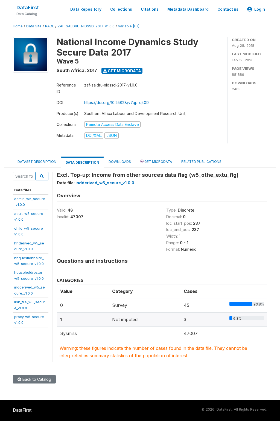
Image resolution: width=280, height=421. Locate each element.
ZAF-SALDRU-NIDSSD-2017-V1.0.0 (86, 26)
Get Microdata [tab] (158, 162)
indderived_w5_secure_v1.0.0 (104, 182)
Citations (150, 9)
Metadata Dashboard (188, 9)
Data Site (34, 26)
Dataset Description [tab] (37, 162)
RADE (49, 26)
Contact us (227, 9)
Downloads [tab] (120, 162)
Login (259, 9)
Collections (121, 9)
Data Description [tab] (82, 162)
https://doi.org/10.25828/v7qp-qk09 (116, 102)
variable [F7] (128, 26)
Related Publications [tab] (201, 162)
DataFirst (27, 7)
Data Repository (85, 9)
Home (18, 26)
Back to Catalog (36, 379)
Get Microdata (124, 70)
